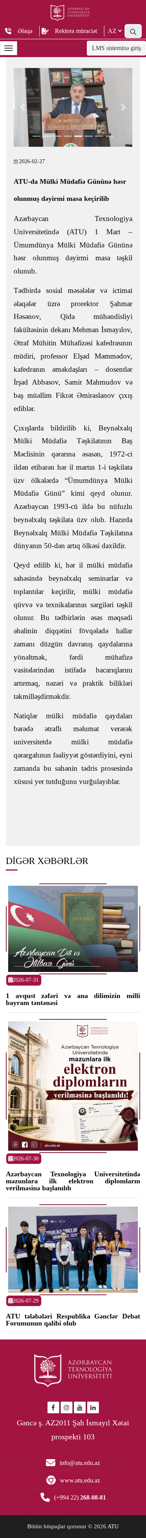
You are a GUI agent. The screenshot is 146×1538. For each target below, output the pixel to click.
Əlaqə (25, 31)
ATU (113, 1526)
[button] (23, 107)
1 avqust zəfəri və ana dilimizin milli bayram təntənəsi (73, 999)
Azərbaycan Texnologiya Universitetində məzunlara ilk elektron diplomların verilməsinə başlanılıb (73, 1181)
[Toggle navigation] (8, 48)
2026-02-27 (32, 161)
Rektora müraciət (76, 31)
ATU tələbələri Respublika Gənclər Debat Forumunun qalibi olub (73, 1319)
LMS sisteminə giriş (116, 48)
